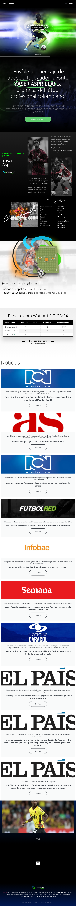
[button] (65, 3)
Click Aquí (38, 405)
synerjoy (5, 892)
